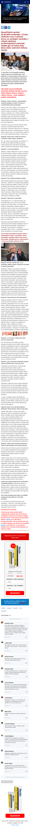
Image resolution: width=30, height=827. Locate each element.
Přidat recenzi (7, 781)
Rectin (9, 519)
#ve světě (15, 608)
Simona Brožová (9, 751)
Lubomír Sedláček (9, 723)
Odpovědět (7, 637)
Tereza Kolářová (9, 682)
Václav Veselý (8, 763)
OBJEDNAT (15, 593)
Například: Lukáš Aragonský (15, 579)
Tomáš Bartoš (8, 697)
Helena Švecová (9, 656)
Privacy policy (15, 825)
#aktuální (9, 608)
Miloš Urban (8, 711)
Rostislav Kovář (9, 623)
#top (21, 608)
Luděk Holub (8, 643)
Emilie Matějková (9, 736)
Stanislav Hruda (9, 669)
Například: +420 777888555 (15, 585)
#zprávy (3, 608)
